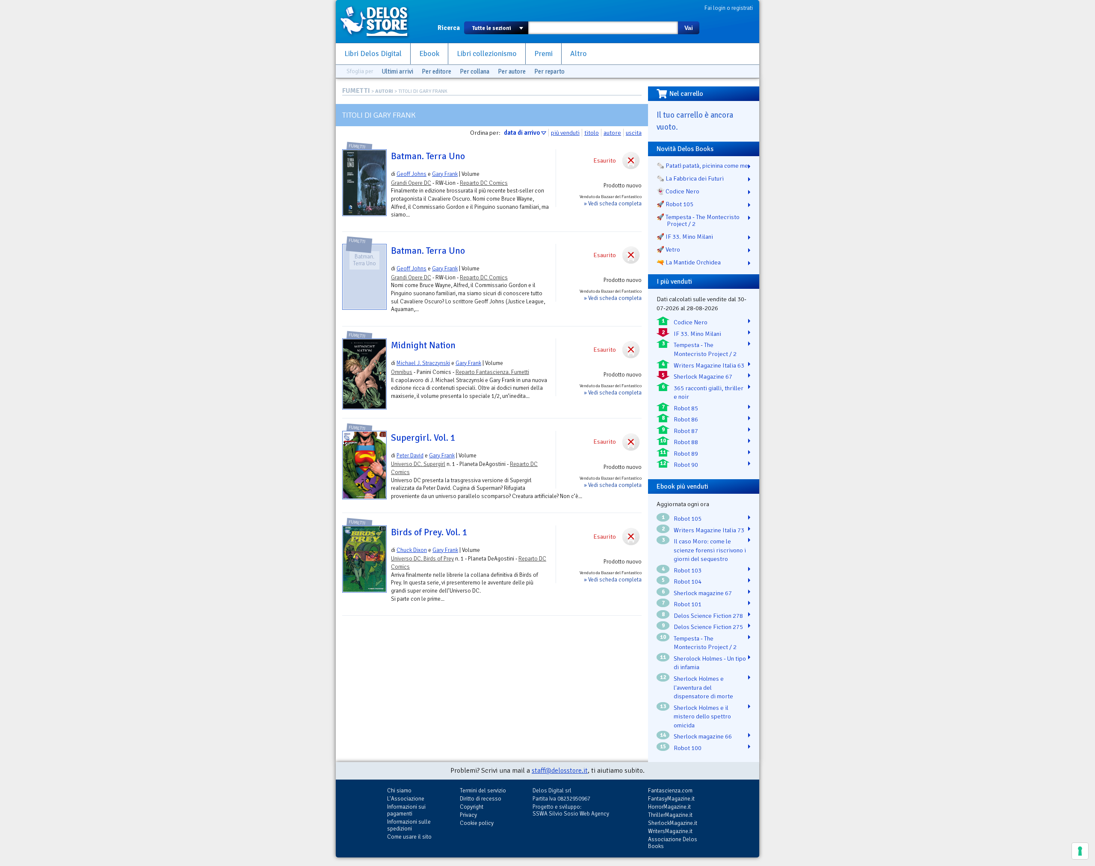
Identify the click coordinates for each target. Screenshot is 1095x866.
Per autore (512, 71)
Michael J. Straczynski (423, 363)
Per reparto (549, 71)
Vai (688, 27)
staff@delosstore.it (560, 770)
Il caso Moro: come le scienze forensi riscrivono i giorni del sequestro (710, 550)
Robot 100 (687, 748)
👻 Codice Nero (678, 191)
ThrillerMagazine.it (670, 815)
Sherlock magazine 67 (703, 593)
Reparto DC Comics (484, 183)
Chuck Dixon (412, 550)
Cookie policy (477, 823)
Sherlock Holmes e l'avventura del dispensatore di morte (703, 687)
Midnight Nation (423, 345)
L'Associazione (405, 798)
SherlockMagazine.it (672, 823)
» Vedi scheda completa (613, 203)
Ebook (429, 53)
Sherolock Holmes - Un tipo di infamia (710, 663)
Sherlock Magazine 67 (703, 376)
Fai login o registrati (728, 8)
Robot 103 (687, 570)
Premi (543, 53)
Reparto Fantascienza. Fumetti (492, 372)
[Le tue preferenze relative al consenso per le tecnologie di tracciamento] (1080, 851)
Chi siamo (399, 790)
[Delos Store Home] (378, 21)
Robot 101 (687, 604)
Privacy (468, 815)
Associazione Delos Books (672, 843)
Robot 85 (686, 408)
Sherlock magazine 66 (703, 736)
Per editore (436, 71)
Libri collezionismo (487, 53)
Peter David (410, 455)
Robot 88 (686, 442)
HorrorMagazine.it (669, 806)
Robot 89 (686, 453)
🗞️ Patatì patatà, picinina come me (702, 165)
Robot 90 (686, 465)
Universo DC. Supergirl (418, 464)
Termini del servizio (483, 790)
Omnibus (401, 372)
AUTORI (384, 91)
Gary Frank (445, 174)
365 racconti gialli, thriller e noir (708, 392)
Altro (578, 53)
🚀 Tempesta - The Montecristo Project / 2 (698, 220)
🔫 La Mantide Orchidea (689, 262)
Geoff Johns (411, 174)
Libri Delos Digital (373, 53)
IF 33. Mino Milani (697, 334)
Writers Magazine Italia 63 (709, 365)
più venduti (565, 132)
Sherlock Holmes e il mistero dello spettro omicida (702, 716)
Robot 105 (687, 518)
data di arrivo (522, 132)
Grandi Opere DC (411, 183)
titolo (591, 132)
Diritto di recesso (480, 798)
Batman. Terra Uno (428, 156)
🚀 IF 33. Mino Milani (685, 236)
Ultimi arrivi (397, 71)
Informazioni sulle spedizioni (409, 825)
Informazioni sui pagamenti (406, 810)
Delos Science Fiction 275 (708, 627)
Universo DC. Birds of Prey (422, 558)
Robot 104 (687, 581)
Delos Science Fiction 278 (708, 616)
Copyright (471, 806)
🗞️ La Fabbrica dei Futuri (690, 178)
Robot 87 (686, 431)
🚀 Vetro (668, 249)
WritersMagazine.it (670, 831)
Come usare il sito (409, 836)
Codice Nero (690, 322)
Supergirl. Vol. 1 (423, 437)
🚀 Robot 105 (675, 204)
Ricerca (449, 28)
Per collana (474, 71)
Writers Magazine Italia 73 (709, 530)
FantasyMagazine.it (671, 798)
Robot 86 (686, 419)
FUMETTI (356, 90)
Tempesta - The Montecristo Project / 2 (705, 349)
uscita (634, 132)
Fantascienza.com (670, 790)
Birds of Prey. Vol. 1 (429, 532)
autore (612, 132)
